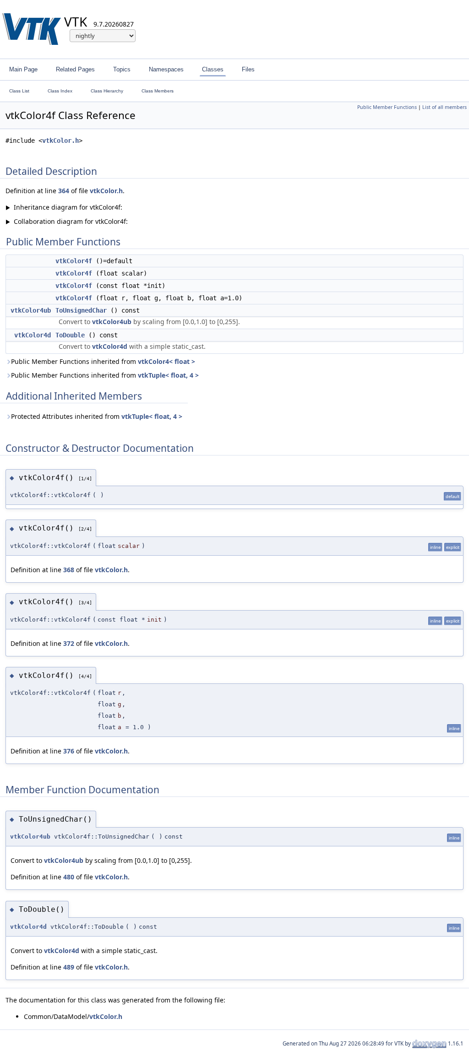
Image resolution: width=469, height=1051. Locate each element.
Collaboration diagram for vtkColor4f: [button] (66, 221)
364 (63, 190)
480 (68, 876)
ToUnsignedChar (81, 310)
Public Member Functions (387, 107)
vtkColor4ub (31, 310)
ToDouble (70, 335)
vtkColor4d (32, 335)
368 (68, 569)
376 (68, 751)
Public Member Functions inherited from (103, 361)
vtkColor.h (60, 140)
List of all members (444, 107)
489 (68, 967)
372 (68, 643)
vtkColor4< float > (166, 361)
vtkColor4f (73, 261)
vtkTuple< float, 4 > (168, 375)
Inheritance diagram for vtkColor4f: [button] (63, 207)
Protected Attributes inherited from (96, 416)
